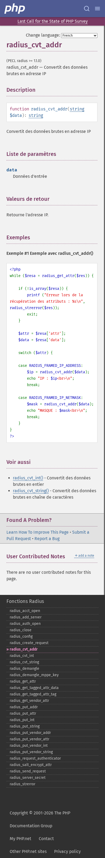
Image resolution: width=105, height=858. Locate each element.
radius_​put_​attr (23, 713)
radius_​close (21, 630)
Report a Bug (47, 538)
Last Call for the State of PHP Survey (53, 21)
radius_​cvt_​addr (24, 649)
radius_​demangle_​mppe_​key (34, 675)
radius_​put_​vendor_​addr (30, 732)
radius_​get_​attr (23, 681)
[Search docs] (86, 8)
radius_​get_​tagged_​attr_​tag (33, 694)
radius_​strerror (22, 784)
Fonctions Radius (25, 601)
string (77, 108)
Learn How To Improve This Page (37, 532)
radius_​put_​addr (24, 707)
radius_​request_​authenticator (35, 758)
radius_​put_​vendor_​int (29, 745)
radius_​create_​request (29, 643)
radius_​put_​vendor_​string (31, 752)
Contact (46, 838)
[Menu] (97, 8)
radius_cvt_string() (31, 490)
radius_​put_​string (25, 726)
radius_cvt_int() (28, 477)
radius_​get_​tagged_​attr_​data (34, 688)
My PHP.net (20, 838)
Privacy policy (67, 851)
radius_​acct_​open (25, 611)
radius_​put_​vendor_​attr (29, 739)
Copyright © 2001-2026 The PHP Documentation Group (40, 819)
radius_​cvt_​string (24, 662)
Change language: (43, 35)
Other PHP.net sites (28, 851)
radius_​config (21, 636)
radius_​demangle (24, 668)
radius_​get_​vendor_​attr (29, 700)
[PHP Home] (15, 8)
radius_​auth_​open (25, 623)
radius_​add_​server (25, 617)
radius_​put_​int (22, 720)
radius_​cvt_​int (22, 655)
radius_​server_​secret (28, 777)
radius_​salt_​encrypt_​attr (31, 765)
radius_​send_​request (28, 771)
